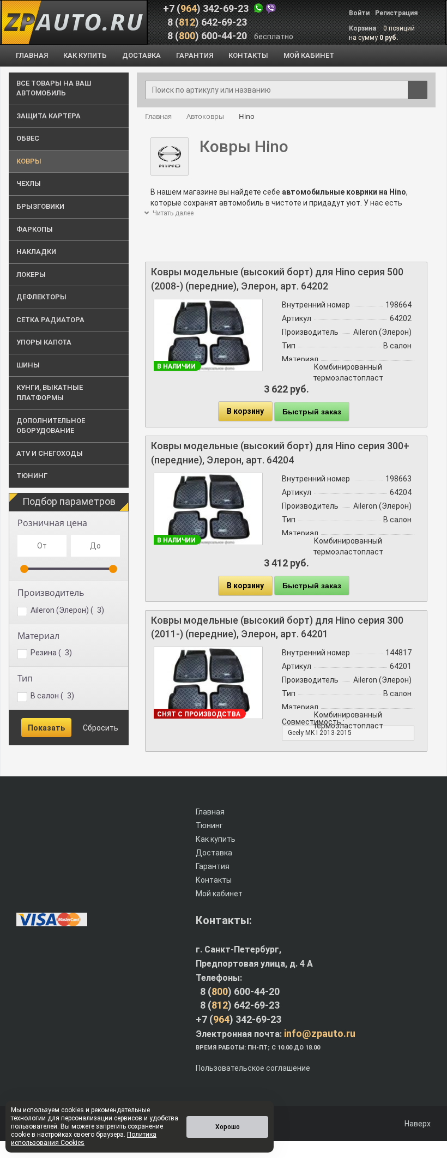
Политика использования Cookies (83, 1139)
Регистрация (396, 13)
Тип (25, 678)
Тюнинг (209, 825)
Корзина (363, 28)
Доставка (214, 852)
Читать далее (172, 213)
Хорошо (227, 1127)
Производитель (50, 593)
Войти (359, 13)
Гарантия (212, 866)
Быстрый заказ (311, 411)
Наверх (417, 1123)
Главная (210, 811)
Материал (38, 636)
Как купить (215, 839)
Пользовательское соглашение (253, 1068)
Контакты (214, 880)
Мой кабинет (219, 893)
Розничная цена (52, 523)
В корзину (245, 411)
